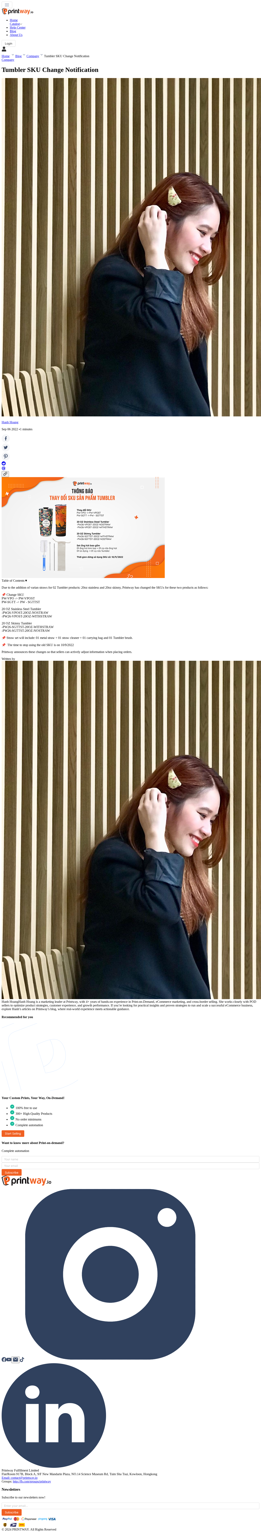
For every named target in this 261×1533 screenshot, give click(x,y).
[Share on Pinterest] (6, 459)
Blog (18, 56)
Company (33, 56)
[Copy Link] (5, 474)
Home (6, 56)
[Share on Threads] (4, 469)
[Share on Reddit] (4, 464)
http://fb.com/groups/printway (32, 1481)
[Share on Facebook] (6, 441)
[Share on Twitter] (6, 450)
